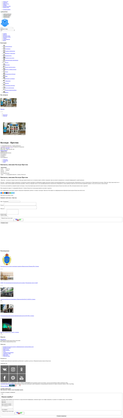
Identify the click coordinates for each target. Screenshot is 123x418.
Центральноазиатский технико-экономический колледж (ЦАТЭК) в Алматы (17, 315)
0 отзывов (3, 146)
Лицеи (6, 71)
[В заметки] (2, 285)
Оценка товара (4, 215)
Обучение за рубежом (10, 78)
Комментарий (4, 214)
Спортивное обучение (10, 85)
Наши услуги (6, 349)
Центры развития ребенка (10, 90)
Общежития (7, 80)
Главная (5, 33)
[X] (6, 193)
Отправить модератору (61, 416)
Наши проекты (6, 350)
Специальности (6, 39)
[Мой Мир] (5, 193)
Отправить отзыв (4, 222)
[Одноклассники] (3, 193)
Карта (4, 161)
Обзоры (4, 38)
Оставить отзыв (9, 146)
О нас (4, 351)
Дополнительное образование (11, 60)
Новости (5, 34)
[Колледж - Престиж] (14, 139)
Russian (9, 14)
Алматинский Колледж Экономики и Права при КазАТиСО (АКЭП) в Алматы (18, 299)
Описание (5, 159)
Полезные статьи (7, 37)
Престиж (2, 109)
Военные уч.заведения (10, 53)
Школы (6, 92)
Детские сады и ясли (9, 58)
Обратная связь (6, 355)
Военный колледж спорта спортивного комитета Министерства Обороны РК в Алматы (20, 266)
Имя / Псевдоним (4, 201)
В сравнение (21, 146)
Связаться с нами (7, 353)
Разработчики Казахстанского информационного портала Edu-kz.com (18, 346)
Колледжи (7, 64)
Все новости (3, 339)
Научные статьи (6, 35)
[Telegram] (14, 193)
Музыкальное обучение (10, 74)
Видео (4, 40)
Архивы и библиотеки (10, 51)
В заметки (15, 146)
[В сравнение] (1, 285)
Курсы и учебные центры (10, 69)
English (8, 15)
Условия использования (8, 352)
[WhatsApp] (10, 193)
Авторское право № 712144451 (7, 383)
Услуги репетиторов (9, 87)
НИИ (6, 76)
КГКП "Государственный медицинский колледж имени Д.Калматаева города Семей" (19, 282)
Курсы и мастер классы (10, 67)
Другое (6, 62)
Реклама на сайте (7, 347)
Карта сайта (5, 354)
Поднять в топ (4, 151)
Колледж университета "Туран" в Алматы (10, 332)
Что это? (8, 148)
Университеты (8, 55)
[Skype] (12, 193)
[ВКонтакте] (1, 193)
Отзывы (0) (5, 160)
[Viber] (8, 193)
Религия (7, 83)
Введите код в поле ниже (7, 218)
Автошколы (7, 48)
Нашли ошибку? (4, 150)
